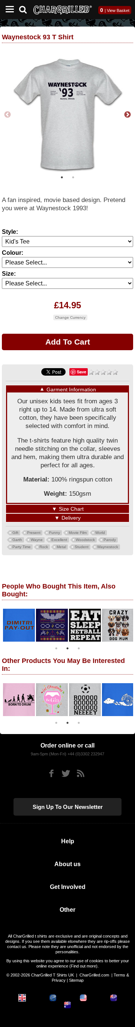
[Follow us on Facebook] (51, 773)
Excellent (59, 540)
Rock (43, 547)
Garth (17, 540)
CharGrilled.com (94, 975)
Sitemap (76, 980)
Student (81, 547)
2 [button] (73, 177)
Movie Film (78, 533)
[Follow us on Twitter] (65, 773)
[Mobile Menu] (8, 9)
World (100, 533)
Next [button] (127, 115)
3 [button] (78, 648)
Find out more (83, 966)
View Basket (118, 10)
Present (33, 533)
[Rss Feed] (80, 773)
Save (81, 372)
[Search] (25, 9)
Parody (110, 540)
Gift (15, 533)
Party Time (21, 547)
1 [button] (62, 177)
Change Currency (70, 317)
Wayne (37, 540)
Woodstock (85, 540)
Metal (61, 547)
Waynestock (107, 547)
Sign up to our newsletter (68, 807)
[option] (67, 115)
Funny (54, 533)
